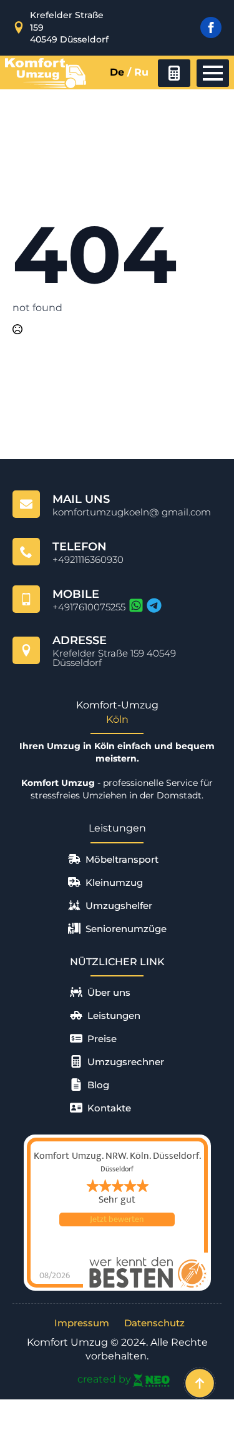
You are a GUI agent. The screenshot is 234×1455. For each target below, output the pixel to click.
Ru (141, 72)
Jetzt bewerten (117, 1219)
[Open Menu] (213, 73)
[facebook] (211, 27)
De (117, 72)
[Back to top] (199, 1383)
